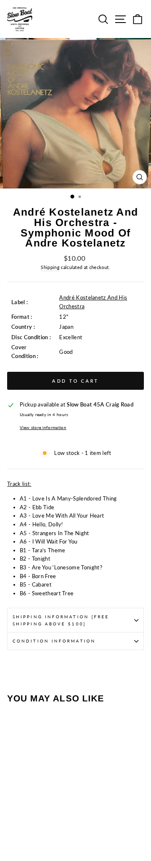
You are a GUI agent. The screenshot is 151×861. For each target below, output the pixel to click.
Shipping (50, 267)
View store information (43, 427)
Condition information (54, 640)
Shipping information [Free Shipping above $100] (61, 620)
